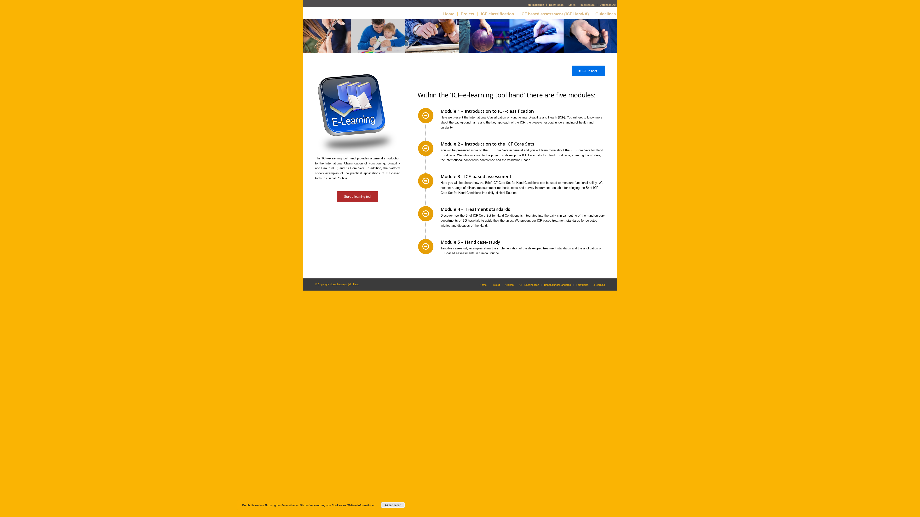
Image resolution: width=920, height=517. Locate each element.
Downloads (556, 4)
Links (572, 4)
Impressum (588, 4)
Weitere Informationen (361, 505)
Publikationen (535, 4)
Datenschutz (608, 4)
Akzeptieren (393, 505)
